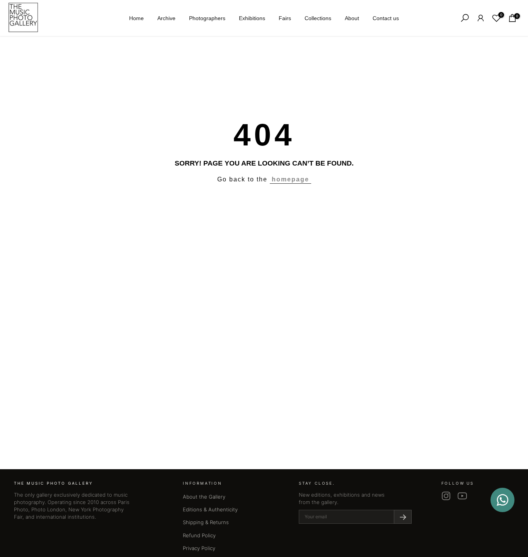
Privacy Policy (199, 548)
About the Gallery (204, 497)
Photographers (207, 18)
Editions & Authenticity (210, 509)
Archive (166, 18)
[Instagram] (446, 496)
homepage (290, 179)
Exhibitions (252, 18)
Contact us (386, 18)
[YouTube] (462, 496)
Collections (318, 18)
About (352, 18)
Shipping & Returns (206, 522)
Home (136, 18)
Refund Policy (199, 535)
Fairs (285, 18)
